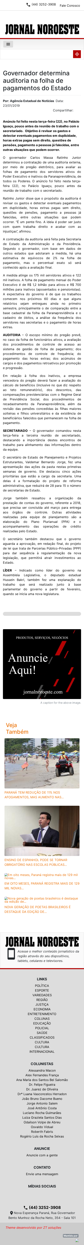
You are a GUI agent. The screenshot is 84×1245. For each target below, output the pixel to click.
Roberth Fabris (42, 1132)
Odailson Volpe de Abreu (42, 1122)
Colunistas (42, 1064)
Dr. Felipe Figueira (42, 1084)
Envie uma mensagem (42, 1174)
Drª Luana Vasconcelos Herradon (42, 1094)
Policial (42, 1028)
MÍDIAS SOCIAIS (42, 1186)
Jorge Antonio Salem (42, 1103)
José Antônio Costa (42, 1108)
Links (42, 979)
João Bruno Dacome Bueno (42, 1099)
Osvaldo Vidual (42, 1127)
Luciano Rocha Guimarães (42, 1113)
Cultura (42, 1042)
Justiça (42, 1004)
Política (42, 986)
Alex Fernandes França (42, 1075)
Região (42, 1000)
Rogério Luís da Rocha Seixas (42, 1136)
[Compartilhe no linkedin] (76, 111)
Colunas (42, 1019)
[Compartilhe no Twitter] (78, 111)
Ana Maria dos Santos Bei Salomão (42, 1080)
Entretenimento (42, 1014)
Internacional (42, 1052)
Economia (42, 1009)
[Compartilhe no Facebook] (80, 111)
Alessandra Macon (42, 1070)
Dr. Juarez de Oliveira (42, 1089)
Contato (42, 1167)
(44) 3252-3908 (42, 1207)
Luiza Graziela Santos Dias (42, 1117)
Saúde (42, 1033)
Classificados (42, 1037)
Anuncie (42, 1149)
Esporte (42, 990)
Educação (42, 1023)
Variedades (42, 995)
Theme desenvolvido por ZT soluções (33, 1228)
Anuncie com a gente (42, 1155)
